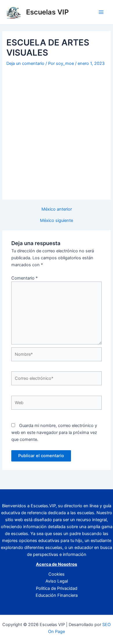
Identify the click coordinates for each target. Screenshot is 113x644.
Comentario (24, 278)
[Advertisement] (56, 127)
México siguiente (56, 220)
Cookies (56, 574)
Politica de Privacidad (56, 588)
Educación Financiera (57, 595)
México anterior (56, 209)
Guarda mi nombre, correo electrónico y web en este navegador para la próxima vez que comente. (54, 432)
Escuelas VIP (47, 12)
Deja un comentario (25, 63)
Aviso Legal (56, 581)
